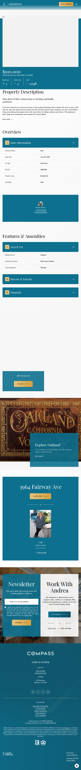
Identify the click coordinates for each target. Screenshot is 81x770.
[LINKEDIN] (48, 692)
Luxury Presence (71, 755)
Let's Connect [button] (66, 4)
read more (39, 456)
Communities (40, 709)
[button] (59, 614)
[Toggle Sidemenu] (76, 4)
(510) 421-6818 (41, 210)
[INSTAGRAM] (38, 692)
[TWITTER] (43, 692)
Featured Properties (40, 706)
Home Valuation (40, 711)
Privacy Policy (28, 615)
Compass (66, 728)
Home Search (40, 713)
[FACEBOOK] (33, 692)
